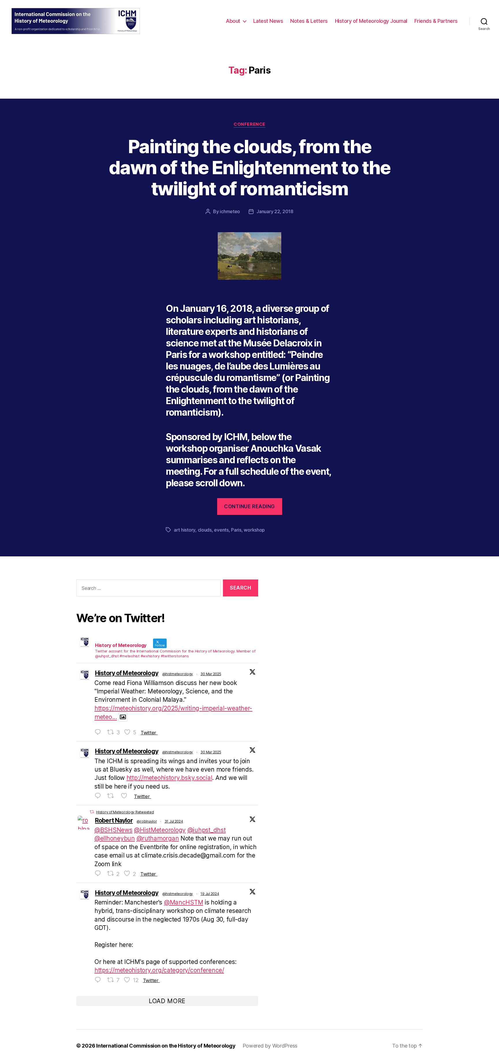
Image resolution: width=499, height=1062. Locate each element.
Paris (236, 530)
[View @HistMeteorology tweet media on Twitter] (122, 716)
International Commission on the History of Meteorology (165, 1046)
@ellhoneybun (114, 838)
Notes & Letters (309, 21)
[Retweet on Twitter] (92, 812)
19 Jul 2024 (209, 894)
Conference (249, 124)
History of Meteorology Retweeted (125, 812)
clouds (205, 530)
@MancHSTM (183, 902)
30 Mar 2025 (210, 674)
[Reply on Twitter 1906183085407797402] (99, 732)
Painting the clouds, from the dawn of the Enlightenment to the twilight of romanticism (249, 167)
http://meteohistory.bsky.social (169, 777)
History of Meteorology (126, 673)
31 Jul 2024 (174, 821)
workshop (254, 530)
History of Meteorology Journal (371, 21)
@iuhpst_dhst (206, 830)
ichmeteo (230, 211)
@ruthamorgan (158, 838)
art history (184, 530)
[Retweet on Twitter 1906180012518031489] (112, 796)
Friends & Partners (436, 21)
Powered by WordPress (270, 1046)
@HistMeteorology (160, 830)
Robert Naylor (114, 820)
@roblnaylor (147, 821)
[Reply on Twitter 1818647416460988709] (99, 873)
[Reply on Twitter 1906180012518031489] (99, 796)
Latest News (268, 21)
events (221, 530)
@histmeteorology (177, 674)
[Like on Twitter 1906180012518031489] (126, 796)
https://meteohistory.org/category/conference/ (159, 970)
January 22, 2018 (274, 211)
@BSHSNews (113, 830)
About (233, 21)
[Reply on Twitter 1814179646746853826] (99, 980)
